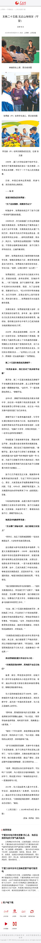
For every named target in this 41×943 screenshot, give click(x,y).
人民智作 (14, 928)
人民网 (2, 9)
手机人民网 (23, 916)
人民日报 (5, 916)
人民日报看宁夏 (20, 9)
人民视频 (5, 928)
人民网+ (14, 916)
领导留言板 (31, 916)
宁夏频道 (10, 9)
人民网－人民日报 (30, 33)
